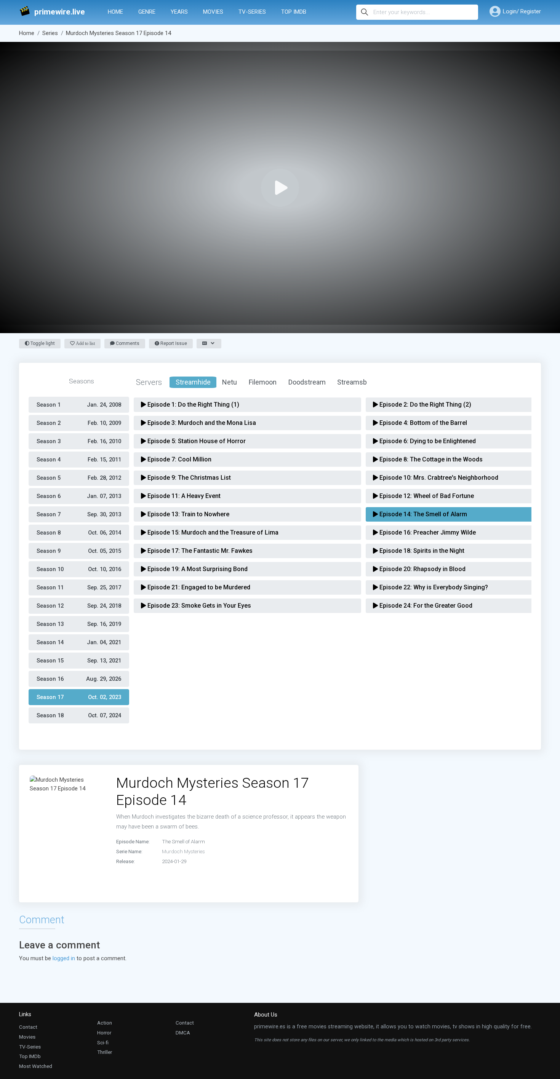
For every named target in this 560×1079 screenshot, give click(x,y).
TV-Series (252, 11)
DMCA (183, 1033)
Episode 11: (183, 496)
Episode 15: (212, 532)
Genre (146, 11)
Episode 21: (198, 587)
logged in (64, 958)
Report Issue (173, 343)
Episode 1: (192, 404)
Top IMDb (293, 11)
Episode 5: (196, 441)
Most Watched (35, 1066)
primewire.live (59, 12)
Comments (127, 343)
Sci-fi (103, 1042)
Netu (229, 382)
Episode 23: (198, 605)
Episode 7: (178, 459)
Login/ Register (522, 11)
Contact (28, 1027)
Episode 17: (199, 550)
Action (104, 1023)
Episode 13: (187, 514)
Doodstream (307, 382)
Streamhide (193, 382)
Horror (104, 1033)
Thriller (104, 1052)
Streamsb (352, 382)
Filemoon (263, 382)
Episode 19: (197, 569)
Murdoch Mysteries (183, 851)
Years (179, 11)
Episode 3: (201, 422)
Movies (213, 11)
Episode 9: (188, 477)
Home (115, 11)
